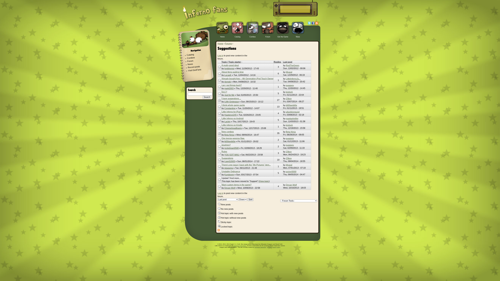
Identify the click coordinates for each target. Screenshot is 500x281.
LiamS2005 (229, 161)
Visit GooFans (194, 70)
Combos (191, 57)
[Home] (205, 10)
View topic (264, 181)
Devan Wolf (229, 188)
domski (227, 82)
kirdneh (289, 92)
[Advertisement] (295, 9)
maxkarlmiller (292, 118)
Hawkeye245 (230, 115)
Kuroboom (229, 175)
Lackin (227, 121)
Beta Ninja (229, 135)
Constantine (230, 108)
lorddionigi (229, 68)
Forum (190, 61)
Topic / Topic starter (231, 62)
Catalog (190, 54)
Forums (228, 44)
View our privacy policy (273, 247)
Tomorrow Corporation (239, 245)
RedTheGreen (292, 65)
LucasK (227, 75)
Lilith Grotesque (231, 102)
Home (220, 44)
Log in (220, 56)
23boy (289, 99)
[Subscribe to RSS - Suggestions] (219, 230)
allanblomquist (292, 112)
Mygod (289, 72)
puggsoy (290, 85)
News (190, 64)
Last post (287, 62)
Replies (277, 62)
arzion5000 (291, 172)
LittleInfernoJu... (293, 79)
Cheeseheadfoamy (233, 128)
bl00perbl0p (291, 105)
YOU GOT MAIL (231, 155)
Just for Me (229, 95)
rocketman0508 (231, 148)
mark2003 (229, 88)
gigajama (228, 168)
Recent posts (194, 67)
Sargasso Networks (260, 247)
